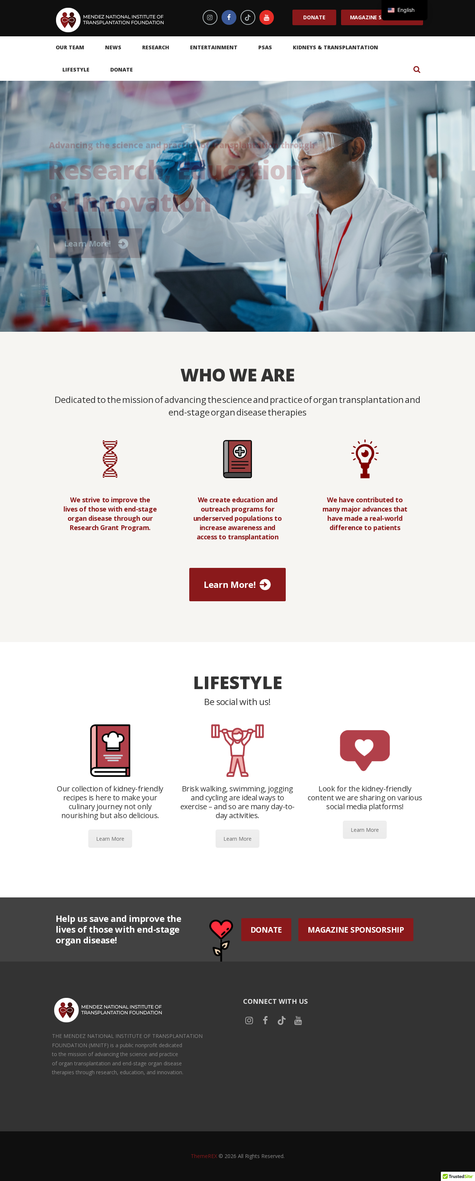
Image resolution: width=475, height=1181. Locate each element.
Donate (314, 17)
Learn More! (87, 261)
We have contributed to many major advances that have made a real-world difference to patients (364, 513)
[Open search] (416, 69)
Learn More (110, 838)
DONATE (266, 929)
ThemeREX (204, 1156)
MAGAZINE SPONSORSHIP (356, 929)
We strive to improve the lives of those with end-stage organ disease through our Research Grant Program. (110, 513)
